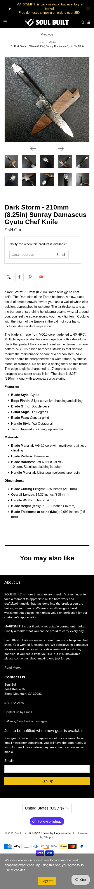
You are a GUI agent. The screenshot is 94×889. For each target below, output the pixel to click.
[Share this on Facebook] (19, 277)
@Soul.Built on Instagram (31, 721)
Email (9, 760)
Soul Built (21, 833)
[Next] (60, 148)
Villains (52, 42)
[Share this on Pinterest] (30, 277)
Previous (47, 34)
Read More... (13, 667)
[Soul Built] (47, 22)
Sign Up (47, 781)
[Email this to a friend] (41, 277)
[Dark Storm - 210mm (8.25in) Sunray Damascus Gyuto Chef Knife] (47, 99)
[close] (88, 8)
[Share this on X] (9, 277)
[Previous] (33, 148)
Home (41, 42)
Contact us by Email (18, 712)
